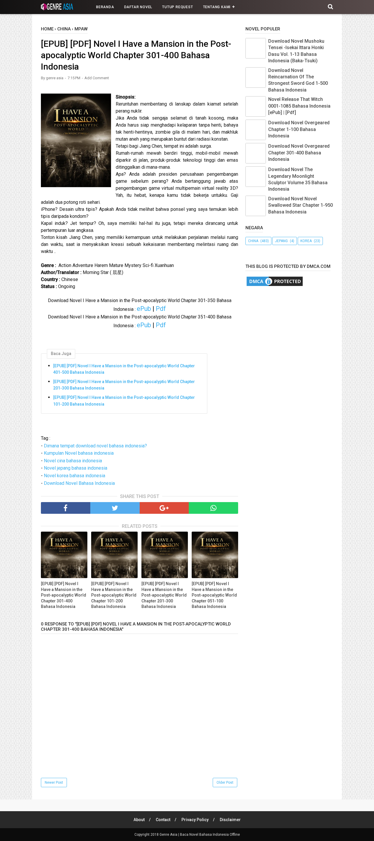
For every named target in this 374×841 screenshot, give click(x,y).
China (253, 241)
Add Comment (96, 78)
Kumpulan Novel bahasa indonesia (79, 453)
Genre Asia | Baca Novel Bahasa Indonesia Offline (200, 835)
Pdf (161, 308)
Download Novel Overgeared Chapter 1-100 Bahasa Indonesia (299, 129)
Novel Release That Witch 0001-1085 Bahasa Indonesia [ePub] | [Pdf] (299, 105)
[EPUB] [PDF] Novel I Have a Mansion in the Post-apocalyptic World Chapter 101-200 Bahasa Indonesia (124, 400)
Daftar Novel (138, 7)
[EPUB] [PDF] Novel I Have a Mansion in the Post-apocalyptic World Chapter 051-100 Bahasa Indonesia (214, 595)
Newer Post (54, 782)
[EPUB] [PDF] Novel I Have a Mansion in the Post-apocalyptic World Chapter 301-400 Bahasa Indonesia (63, 595)
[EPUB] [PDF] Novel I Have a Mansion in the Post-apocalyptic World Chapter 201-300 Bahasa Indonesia (124, 384)
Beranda (105, 7)
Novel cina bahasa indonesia (73, 460)
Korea (306, 241)
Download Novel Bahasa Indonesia (79, 483)
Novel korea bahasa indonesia (74, 475)
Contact (163, 819)
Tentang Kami (217, 7)
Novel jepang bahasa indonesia (75, 468)
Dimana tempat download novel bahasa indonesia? (95, 446)
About (139, 819)
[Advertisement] (309, 338)
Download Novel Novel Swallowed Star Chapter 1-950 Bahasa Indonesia (300, 205)
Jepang (281, 241)
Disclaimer (230, 819)
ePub (144, 308)
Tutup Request (177, 7)
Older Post (225, 782)
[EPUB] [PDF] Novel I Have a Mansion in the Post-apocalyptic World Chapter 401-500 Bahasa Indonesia (124, 369)
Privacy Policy (195, 819)
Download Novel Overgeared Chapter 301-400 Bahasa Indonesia (299, 152)
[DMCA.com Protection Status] (274, 285)
